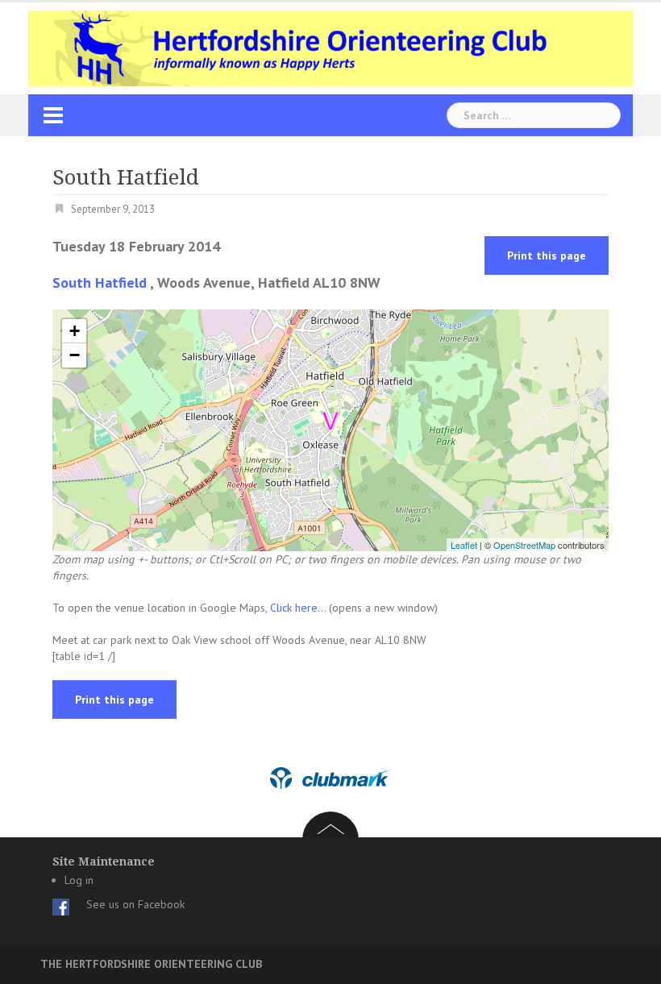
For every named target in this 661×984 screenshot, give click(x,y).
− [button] (74, 355)
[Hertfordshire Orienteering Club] (330, 47)
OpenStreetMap (524, 544)
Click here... (299, 607)
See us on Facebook (135, 904)
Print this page (546, 255)
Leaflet (464, 544)
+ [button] (74, 331)
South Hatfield (99, 282)
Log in (79, 880)
